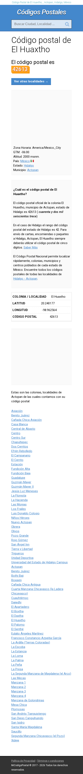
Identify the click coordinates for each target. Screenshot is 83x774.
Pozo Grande (20, 535)
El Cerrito (17, 460)
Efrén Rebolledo (21, 451)
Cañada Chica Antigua (25, 584)
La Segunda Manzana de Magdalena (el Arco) (41, 673)
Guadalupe (18, 478)
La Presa (17, 669)
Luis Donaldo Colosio (25, 513)
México (25, 161)
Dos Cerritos (19, 446)
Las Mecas (18, 678)
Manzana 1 (18, 682)
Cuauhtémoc (19, 598)
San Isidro (18, 722)
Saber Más (31, 247)
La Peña (16, 665)
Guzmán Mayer (21, 482)
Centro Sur (18, 438)
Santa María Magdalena (26, 727)
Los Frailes (18, 509)
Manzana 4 (18, 696)
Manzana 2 (18, 687)
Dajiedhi (16, 602)
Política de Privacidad (23, 760)
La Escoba (18, 647)
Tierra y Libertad (22, 549)
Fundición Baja (20, 473)
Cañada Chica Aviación (26, 420)
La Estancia (19, 651)
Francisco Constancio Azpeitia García (36, 638)
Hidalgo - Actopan (25, 278)
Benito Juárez (20, 415)
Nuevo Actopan (21, 522)
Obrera (15, 527)
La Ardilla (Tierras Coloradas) (30, 642)
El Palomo (18, 624)
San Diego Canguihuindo (27, 718)
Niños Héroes (20, 518)
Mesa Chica (19, 705)
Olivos (15, 531)
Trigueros (17, 553)
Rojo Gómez (19, 540)
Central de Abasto (23, 429)
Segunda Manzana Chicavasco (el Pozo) (38, 736)
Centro (15, 433)
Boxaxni (16, 580)
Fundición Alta (20, 469)
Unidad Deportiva (22, 558)
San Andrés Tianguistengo (28, 714)
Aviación (17, 411)
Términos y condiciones (50, 760)
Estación (17, 464)
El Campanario (20, 455)
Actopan (32, 170)
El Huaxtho (18, 620)
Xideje (15, 740)
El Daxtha (17, 616)
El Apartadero (20, 607)
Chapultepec (19, 442)
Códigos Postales (41, 12)
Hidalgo (29, 165)
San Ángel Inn (20, 544)
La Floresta (18, 495)
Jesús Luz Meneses (24, 491)
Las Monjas (19, 504)
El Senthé (17, 629)
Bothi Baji (17, 576)
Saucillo (16, 731)
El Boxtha (17, 611)
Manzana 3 (18, 691)
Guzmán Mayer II (22, 486)
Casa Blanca (19, 424)
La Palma (17, 660)
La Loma (17, 656)
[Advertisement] (41, 356)
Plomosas (18, 709)
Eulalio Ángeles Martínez (27, 633)
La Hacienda (19, 500)
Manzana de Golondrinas (27, 700)
